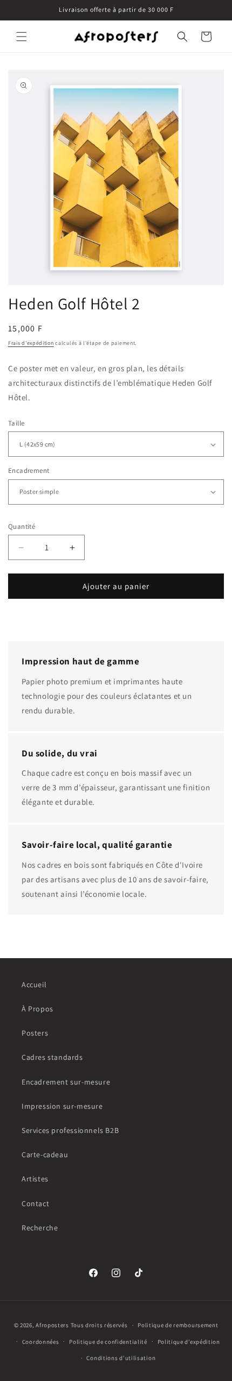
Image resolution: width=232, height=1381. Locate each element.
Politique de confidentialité (108, 1341)
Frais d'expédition (31, 342)
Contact (35, 1203)
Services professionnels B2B (70, 1130)
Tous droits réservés (99, 1325)
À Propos (37, 1009)
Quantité (21, 526)
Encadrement (28, 470)
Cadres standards (52, 1057)
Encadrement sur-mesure (66, 1082)
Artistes (35, 1179)
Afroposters (52, 1325)
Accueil (34, 984)
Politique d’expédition (189, 1341)
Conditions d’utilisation (120, 1358)
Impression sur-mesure (62, 1106)
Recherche (40, 1228)
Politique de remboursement (178, 1325)
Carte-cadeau (45, 1154)
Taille (16, 423)
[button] (21, 36)
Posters (35, 1033)
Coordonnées (40, 1341)
